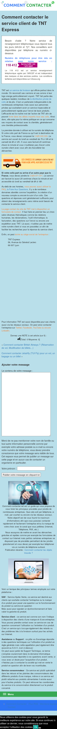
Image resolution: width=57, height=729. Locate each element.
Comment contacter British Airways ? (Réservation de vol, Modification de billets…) (28, 346)
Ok (35, 727)
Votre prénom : (9, 468)
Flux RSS (33, 703)
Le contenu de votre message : (17, 370)
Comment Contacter (16, 703)
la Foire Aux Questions (17, 189)
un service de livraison (20, 90)
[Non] (39, 727)
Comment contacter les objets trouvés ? (38, 551)
